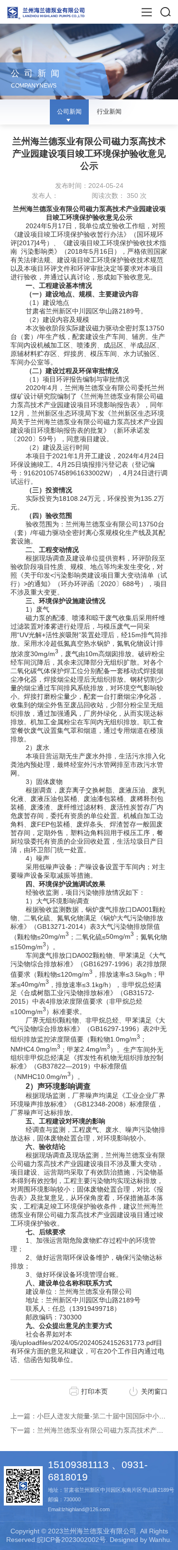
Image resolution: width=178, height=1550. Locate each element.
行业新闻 (109, 111)
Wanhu (159, 1539)
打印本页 (94, 1391)
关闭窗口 (154, 1391)
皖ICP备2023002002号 (71, 1539)
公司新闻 (69, 111)
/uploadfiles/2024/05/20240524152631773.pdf (86, 1342)
